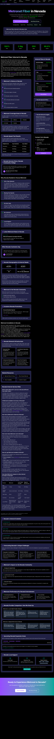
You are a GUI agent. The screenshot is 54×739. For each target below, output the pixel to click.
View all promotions (39, 109)
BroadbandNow (13, 72)
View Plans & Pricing (35, 21)
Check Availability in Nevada (21, 21)
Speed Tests (23, 24)
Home (2, 4)
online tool (17, 457)
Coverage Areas (16, 24)
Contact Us (43, 153)
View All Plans (43, 94)
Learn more (6, 315)
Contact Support (27, 669)
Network (35, 24)
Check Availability (20, 690)
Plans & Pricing (30, 24)
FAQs (40, 24)
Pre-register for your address (8, 647)
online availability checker (17, 410)
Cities (5, 4)
